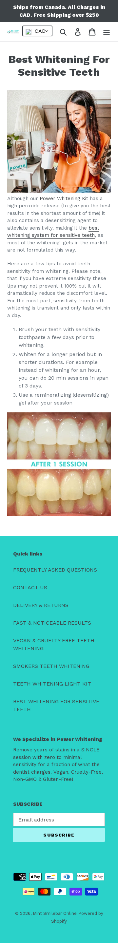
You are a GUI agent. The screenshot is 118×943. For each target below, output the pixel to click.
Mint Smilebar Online (55, 913)
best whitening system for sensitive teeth (53, 231)
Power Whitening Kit (64, 198)
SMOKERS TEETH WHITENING (51, 666)
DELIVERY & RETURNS (41, 605)
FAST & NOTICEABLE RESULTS (52, 623)
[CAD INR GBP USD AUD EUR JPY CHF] (37, 31)
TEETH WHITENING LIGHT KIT (52, 684)
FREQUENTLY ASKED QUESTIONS (55, 570)
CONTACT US (30, 587)
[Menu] (106, 32)
